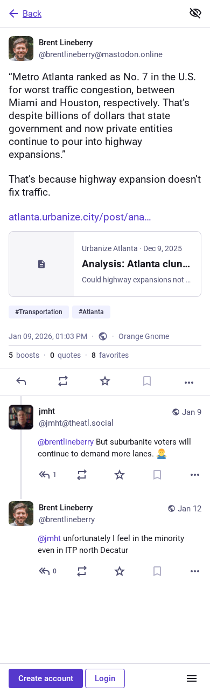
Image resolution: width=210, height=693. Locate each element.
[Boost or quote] (63, 381)
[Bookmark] (147, 381)
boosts (24, 355)
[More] (189, 382)
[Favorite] (105, 381)
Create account (45, 678)
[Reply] (21, 381)
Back (32, 14)
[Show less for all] (195, 13)
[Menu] (191, 678)
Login (105, 678)
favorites (110, 355)
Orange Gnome (143, 336)
